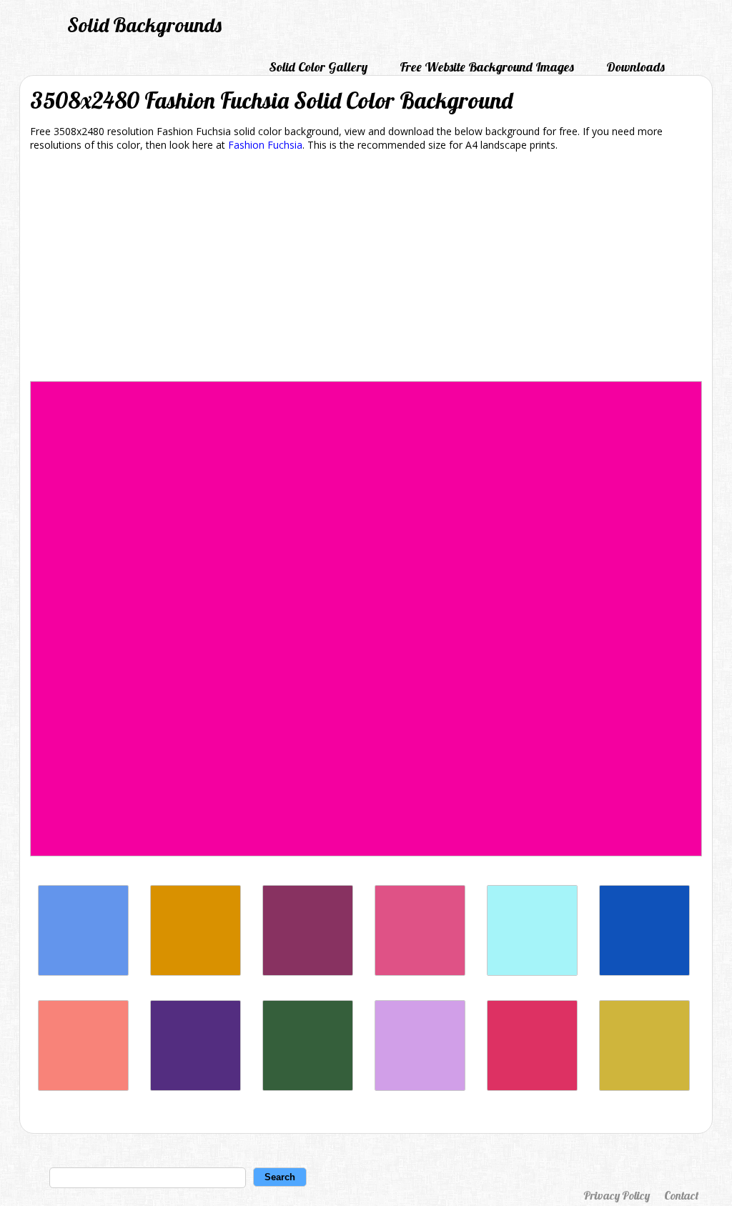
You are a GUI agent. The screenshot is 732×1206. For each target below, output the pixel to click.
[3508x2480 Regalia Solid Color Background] (195, 1087)
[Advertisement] (366, 269)
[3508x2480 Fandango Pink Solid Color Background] (420, 972)
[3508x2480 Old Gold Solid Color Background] (644, 1087)
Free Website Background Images (487, 67)
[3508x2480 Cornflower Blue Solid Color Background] (83, 972)
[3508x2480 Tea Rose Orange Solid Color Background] (83, 1087)
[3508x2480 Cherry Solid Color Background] (532, 1087)
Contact (681, 1195)
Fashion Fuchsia (265, 145)
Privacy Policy (616, 1195)
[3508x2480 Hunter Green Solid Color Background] (307, 1087)
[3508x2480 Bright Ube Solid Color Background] (420, 1087)
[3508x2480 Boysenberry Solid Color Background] (307, 972)
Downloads (635, 67)
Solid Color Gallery (318, 67)
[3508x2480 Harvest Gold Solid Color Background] (195, 972)
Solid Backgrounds (144, 24)
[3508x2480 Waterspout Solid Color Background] (532, 972)
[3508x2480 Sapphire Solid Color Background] (644, 972)
